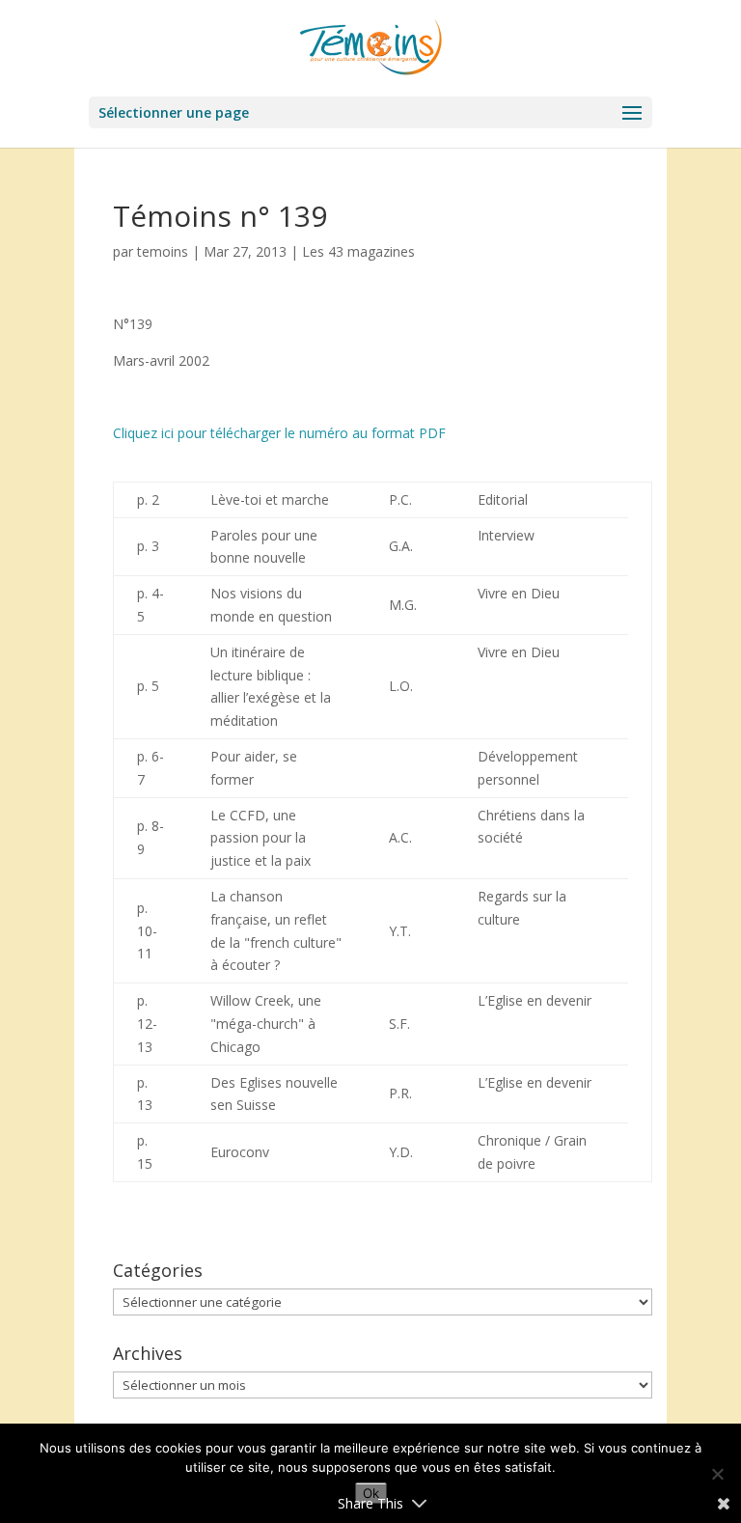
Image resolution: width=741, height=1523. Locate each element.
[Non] (717, 1473)
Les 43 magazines (358, 251)
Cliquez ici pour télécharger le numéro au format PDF (279, 433)
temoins (162, 251)
